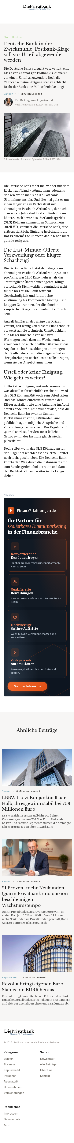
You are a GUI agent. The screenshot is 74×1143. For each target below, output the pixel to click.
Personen (10, 1076)
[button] (67, 7)
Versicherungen (14, 1093)
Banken (17, 37)
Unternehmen (12, 1087)
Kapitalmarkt (9, 977)
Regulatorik (11, 1081)
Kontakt (45, 1076)
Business (10, 1064)
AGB (6, 1125)
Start (7, 37)
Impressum (11, 1113)
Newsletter (47, 1058)
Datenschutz (12, 1119)
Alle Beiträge (48, 1064)
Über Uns (46, 1070)
